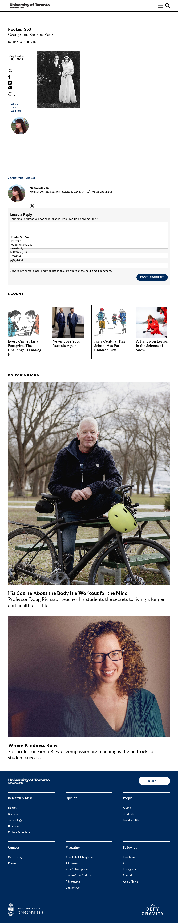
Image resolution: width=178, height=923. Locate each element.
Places (12, 863)
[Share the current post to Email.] (10, 88)
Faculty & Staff (132, 820)
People (127, 798)
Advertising (73, 881)
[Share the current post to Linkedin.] (10, 83)
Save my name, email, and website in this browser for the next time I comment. (62, 271)
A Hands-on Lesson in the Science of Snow (152, 346)
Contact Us (73, 887)
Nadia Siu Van (24, 42)
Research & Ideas (20, 798)
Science (13, 814)
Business (13, 826)
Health (12, 807)
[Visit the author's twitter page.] (32, 205)
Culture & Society (19, 832)
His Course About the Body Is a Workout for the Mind (68, 593)
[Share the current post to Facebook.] (9, 77)
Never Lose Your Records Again (66, 343)
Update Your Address (79, 875)
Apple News (130, 881)
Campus (14, 847)
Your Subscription (77, 869)
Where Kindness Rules (33, 745)
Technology (15, 820)
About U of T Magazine (80, 857)
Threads (128, 875)
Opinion (71, 798)
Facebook (129, 857)
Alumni (127, 807)
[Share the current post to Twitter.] (10, 70)
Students (128, 814)
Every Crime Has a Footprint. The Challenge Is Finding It (24, 348)
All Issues (72, 863)
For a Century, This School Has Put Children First (109, 346)
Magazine (73, 847)
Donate (154, 781)
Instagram (129, 869)
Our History (15, 857)
